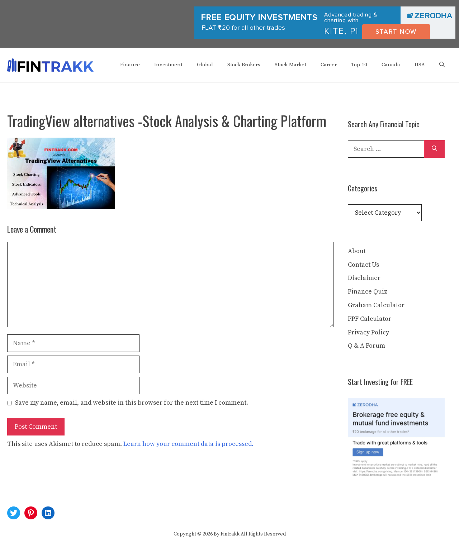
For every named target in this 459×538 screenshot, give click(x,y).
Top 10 (359, 64)
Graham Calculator (376, 305)
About (357, 251)
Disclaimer (364, 278)
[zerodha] (324, 37)
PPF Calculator (369, 319)
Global (205, 64)
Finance (130, 64)
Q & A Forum (366, 346)
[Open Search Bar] (442, 64)
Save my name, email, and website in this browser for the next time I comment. (131, 403)
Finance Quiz (367, 291)
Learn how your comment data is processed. (188, 444)
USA (420, 64)
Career (329, 64)
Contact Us (363, 265)
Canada (391, 64)
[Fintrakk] (50, 65)
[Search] (434, 149)
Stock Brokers (243, 64)
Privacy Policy (368, 332)
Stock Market (290, 64)
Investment (168, 64)
